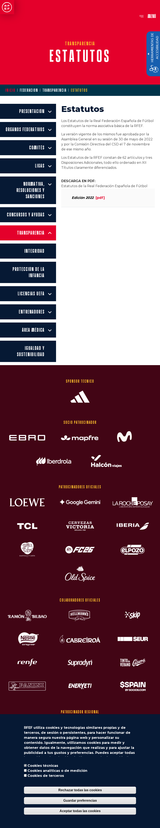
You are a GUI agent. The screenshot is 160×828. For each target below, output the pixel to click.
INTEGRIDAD (34, 251)
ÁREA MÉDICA (33, 330)
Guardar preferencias (80, 800)
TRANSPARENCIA (31, 233)
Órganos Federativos (25, 129)
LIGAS (40, 166)
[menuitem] (28, 111)
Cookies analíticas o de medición (57, 771)
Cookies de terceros (46, 776)
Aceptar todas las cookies (80, 811)
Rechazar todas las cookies (80, 790)
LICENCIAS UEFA (31, 293)
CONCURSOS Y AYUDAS (26, 214)
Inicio (10, 90)
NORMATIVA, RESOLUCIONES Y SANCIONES (31, 190)
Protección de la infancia (29, 272)
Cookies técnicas (43, 766)
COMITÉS (37, 147)
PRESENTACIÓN (32, 111)
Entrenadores (32, 312)
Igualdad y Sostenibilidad (31, 351)
